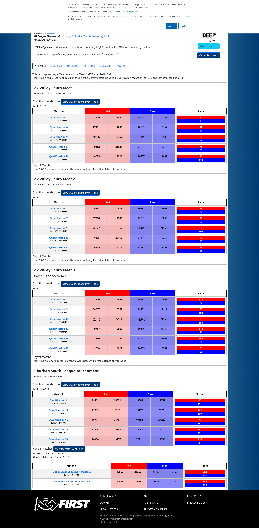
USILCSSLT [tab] (106, 65)
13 (58, 237)
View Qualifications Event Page (80, 101)
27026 (161, 420)
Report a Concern (155, 509)
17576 (96, 117)
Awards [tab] (121, 65)
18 (58, 348)
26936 (95, 439)
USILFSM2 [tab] (72, 65)
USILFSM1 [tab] (56, 65)
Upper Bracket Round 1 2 (72, 471)
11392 (118, 156)
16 (58, 156)
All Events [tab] (40, 65)
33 (58, 439)
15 (58, 247)
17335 (95, 410)
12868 (117, 429)
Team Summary (209, 46)
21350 (118, 117)
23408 (118, 237)
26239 (163, 117)
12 (58, 328)
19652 (96, 146)
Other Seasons (208, 55)
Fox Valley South (101, 36)
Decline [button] (184, 26)
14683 (119, 481)
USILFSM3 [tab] (89, 65)
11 (58, 146)
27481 (117, 420)
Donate (105, 502)
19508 (163, 137)
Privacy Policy (128, 11)
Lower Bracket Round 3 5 (72, 481)
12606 (118, 127)
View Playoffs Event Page (69, 449)
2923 (117, 410)
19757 (141, 117)
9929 (161, 410)
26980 (161, 429)
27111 (96, 127)
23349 (141, 137)
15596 (139, 400)
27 (58, 429)
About (148, 496)
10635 (141, 127)
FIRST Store (151, 502)
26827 (118, 146)
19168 (139, 420)
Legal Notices (109, 509)
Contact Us (194, 496)
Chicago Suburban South (77, 36)
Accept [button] (171, 26)
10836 (96, 137)
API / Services (108, 496)
